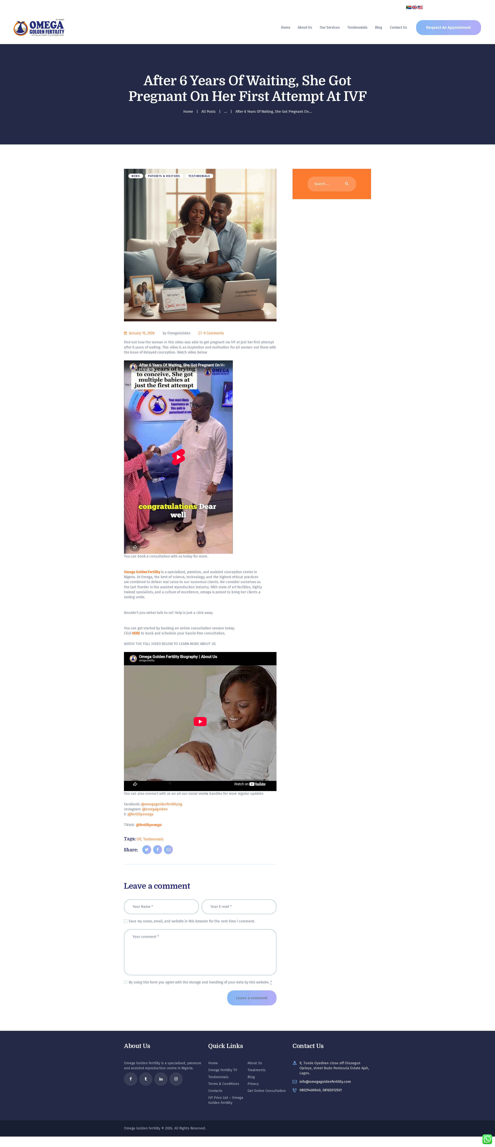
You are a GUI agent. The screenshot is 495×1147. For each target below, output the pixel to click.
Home (188, 111)
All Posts (208, 111)
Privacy (253, 1084)
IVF (139, 839)
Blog (251, 1077)
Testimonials (199, 176)
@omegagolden (155, 809)
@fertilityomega (141, 814)
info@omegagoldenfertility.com (325, 1082)
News (135, 176)
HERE (135, 633)
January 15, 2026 (142, 333)
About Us (255, 1063)
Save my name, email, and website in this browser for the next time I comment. (192, 921)
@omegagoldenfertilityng (161, 804)
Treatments (257, 1070)
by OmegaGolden (177, 333)
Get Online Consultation (267, 1091)
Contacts (215, 1091)
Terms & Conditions (223, 1084)
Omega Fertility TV (222, 1070)
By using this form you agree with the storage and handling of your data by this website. (200, 982)
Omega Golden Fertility (142, 572)
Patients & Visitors (164, 176)
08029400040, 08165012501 (321, 1090)
